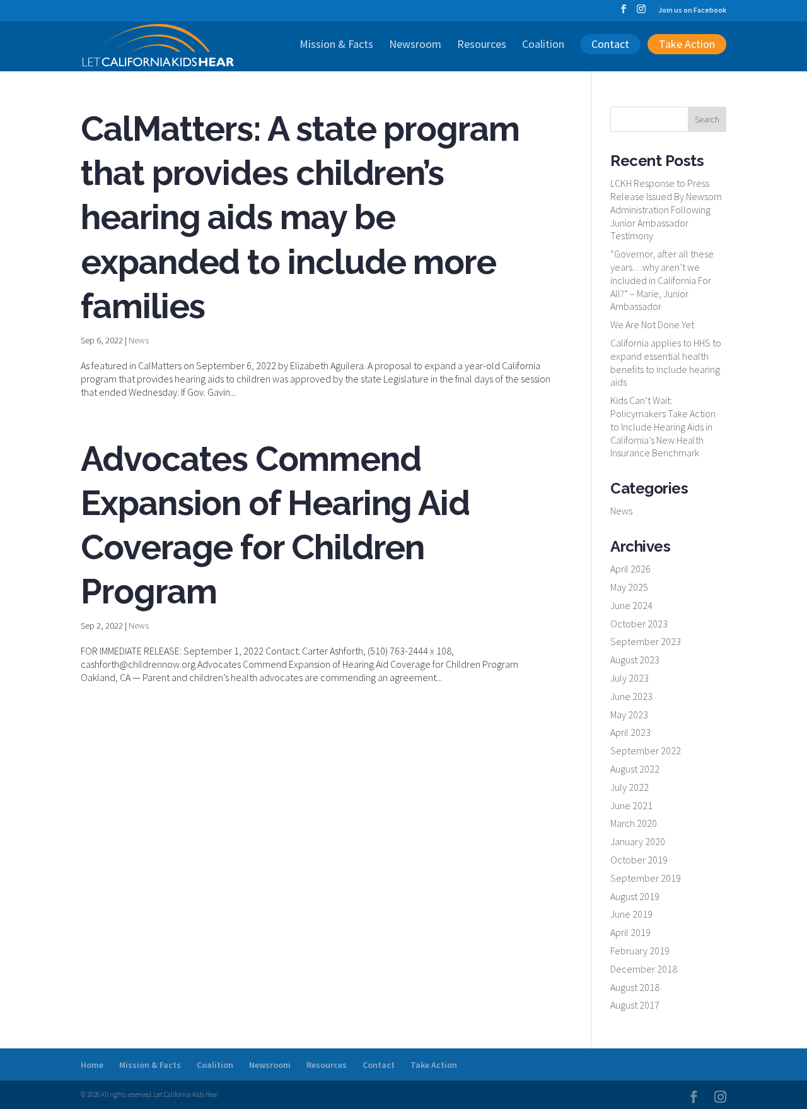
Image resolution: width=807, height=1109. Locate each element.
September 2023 (645, 641)
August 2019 (634, 896)
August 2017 (634, 1005)
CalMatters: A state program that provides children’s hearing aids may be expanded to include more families (300, 217)
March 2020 (633, 823)
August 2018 (634, 987)
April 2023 (630, 732)
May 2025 (629, 587)
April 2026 (630, 568)
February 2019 (640, 950)
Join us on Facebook (692, 10)
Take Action (687, 44)
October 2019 (639, 859)
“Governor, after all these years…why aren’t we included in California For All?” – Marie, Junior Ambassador (662, 279)
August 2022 (634, 768)
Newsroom (415, 45)
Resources (481, 45)
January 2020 (637, 841)
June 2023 (631, 696)
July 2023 (629, 678)
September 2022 (645, 750)
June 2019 (631, 914)
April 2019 (630, 932)
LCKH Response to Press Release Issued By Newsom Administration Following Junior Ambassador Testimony (666, 209)
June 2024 (631, 605)
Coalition (543, 45)
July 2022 (629, 787)
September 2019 (645, 878)
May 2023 (629, 714)
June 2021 (631, 805)
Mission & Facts (336, 45)
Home (92, 1064)
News (139, 340)
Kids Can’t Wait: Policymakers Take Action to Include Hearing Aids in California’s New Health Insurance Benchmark (663, 426)
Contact (610, 44)
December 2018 (643, 969)
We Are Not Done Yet (652, 324)
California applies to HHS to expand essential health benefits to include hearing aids (665, 362)
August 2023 (634, 659)
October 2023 (639, 623)
